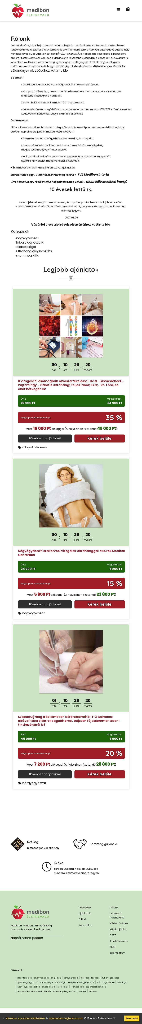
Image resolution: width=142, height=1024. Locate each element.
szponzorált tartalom (96, 986)
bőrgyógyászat (34, 783)
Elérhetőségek (119, 923)
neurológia (122, 982)
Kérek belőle (99, 438)
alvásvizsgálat (41, 977)
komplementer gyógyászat (81, 982)
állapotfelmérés (34, 447)
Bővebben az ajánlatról (45, 438)
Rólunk (114, 907)
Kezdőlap (85, 907)
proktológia (63, 986)
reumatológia (77, 986)
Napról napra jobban (27, 938)
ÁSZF (113, 935)
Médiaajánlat (118, 929)
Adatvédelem (119, 941)
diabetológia (26, 247)
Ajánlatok (85, 913)
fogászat (95, 977)
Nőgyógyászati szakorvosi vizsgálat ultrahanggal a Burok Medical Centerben (71, 553)
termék (47, 991)
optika (37, 986)
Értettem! (132, 1018)
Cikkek (83, 919)
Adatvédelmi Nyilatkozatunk (66, 1018)
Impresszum (118, 953)
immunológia (46, 982)
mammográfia (27, 255)
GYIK (113, 947)
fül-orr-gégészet (110, 977)
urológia (82, 991)
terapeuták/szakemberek (29, 991)
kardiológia (60, 982)
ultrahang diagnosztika (34, 251)
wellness (93, 991)
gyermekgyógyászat (27, 982)
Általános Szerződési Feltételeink (25, 1018)
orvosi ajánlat (48, 986)
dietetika (85, 977)
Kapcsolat (85, 925)
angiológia (56, 977)
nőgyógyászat (27, 238)
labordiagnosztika (30, 242)
